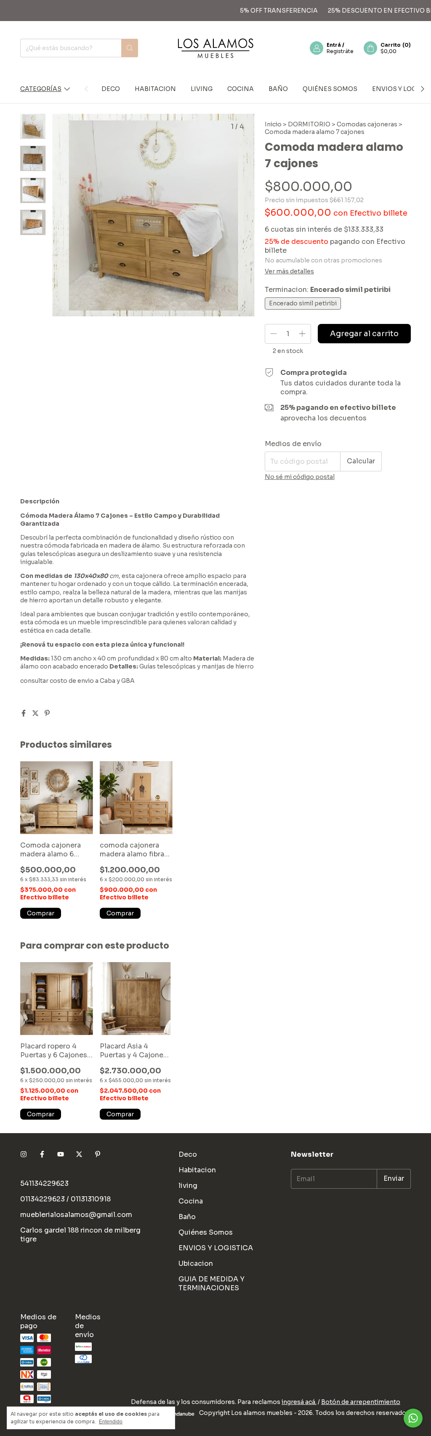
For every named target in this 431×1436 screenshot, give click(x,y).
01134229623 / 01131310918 (65, 1199)
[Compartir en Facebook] (24, 713)
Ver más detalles (289, 271)
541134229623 (44, 1183)
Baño (278, 89)
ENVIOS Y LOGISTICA (215, 1247)
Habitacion (155, 89)
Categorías (40, 89)
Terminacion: (328, 289)
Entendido (110, 1422)
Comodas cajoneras (367, 124)
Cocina (240, 89)
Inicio (273, 124)
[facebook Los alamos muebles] (42, 1154)
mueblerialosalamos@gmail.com (76, 1214)
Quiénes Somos (330, 89)
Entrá (334, 45)
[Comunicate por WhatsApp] (413, 1418)
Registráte (340, 51)
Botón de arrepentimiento (360, 1402)
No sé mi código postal (300, 477)
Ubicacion (195, 1263)
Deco (110, 89)
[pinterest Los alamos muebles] (97, 1154)
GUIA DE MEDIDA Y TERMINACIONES (211, 1283)
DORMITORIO (309, 124)
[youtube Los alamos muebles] (60, 1154)
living (202, 89)
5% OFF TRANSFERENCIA (264, 10)
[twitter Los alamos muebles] (79, 1154)
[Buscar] (129, 48)
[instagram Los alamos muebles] (23, 1154)
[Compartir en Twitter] (36, 713)
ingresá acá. (299, 1402)
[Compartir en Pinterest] (47, 713)
